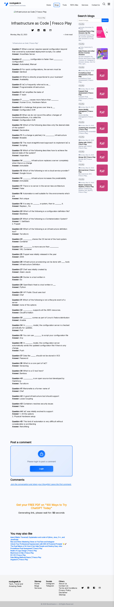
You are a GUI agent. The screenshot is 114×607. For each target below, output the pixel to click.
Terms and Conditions (68, 588)
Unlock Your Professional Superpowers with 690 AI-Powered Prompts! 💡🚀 (38, 544)
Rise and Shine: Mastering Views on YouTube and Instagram (32, 542)
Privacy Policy (65, 590)
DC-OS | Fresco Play (18, 555)
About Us (63, 583)
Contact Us (96, 5)
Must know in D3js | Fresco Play (22, 553)
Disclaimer (63, 592)
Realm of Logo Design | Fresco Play (23, 551)
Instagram (50, 583)
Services (85, 5)
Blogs (57, 5)
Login (41, 469)
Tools (65, 5)
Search (105, 20)
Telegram (50, 586)
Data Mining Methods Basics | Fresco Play (25, 557)
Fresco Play (41, 18)
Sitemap (62, 595)
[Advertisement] (93, 217)
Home (49, 5)
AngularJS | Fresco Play (19, 559)
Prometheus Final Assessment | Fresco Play (26, 548)
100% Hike (74, 5)
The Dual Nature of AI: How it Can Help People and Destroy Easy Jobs (36, 546)
